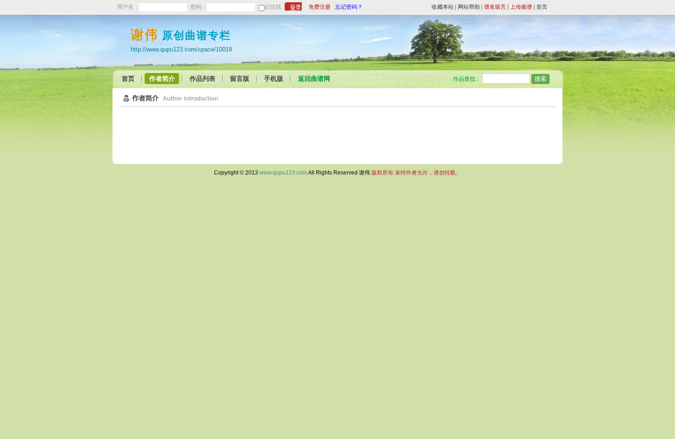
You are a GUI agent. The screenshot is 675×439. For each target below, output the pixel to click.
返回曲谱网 (314, 78)
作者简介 (162, 78)
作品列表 (202, 78)
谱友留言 (495, 7)
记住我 (272, 7)
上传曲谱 (521, 7)
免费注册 (320, 7)
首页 (541, 7)
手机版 (273, 78)
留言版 (239, 78)
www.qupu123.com (283, 172)
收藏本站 (443, 7)
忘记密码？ (349, 7)
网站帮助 (469, 7)
